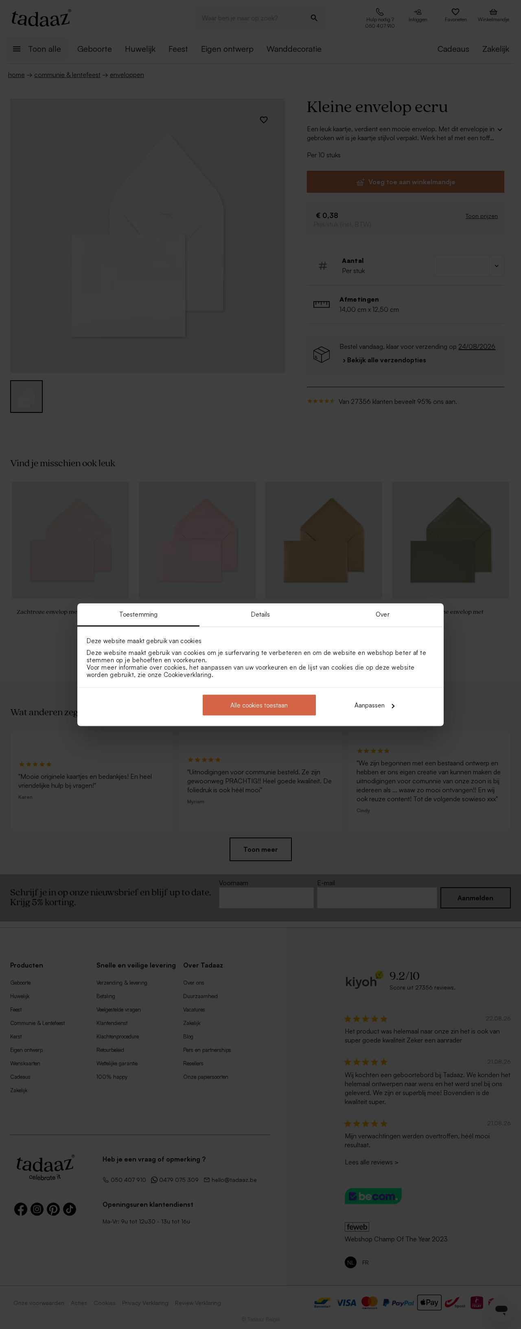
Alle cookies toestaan (259, 705)
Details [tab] (260, 614)
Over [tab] (382, 614)
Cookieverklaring (188, 674)
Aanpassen (370, 705)
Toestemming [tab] (138, 614)
